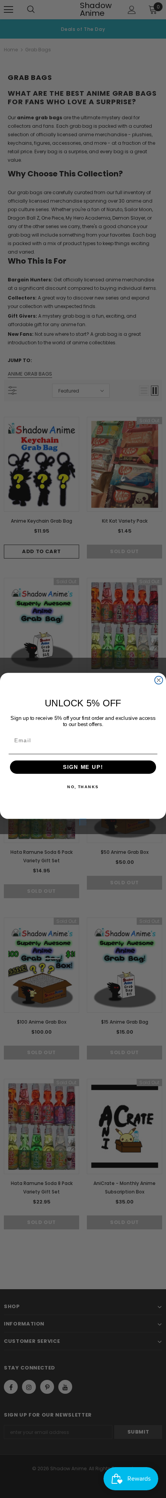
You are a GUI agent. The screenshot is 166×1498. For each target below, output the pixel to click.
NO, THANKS (83, 787)
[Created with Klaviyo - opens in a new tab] (83, 822)
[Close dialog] (159, 680)
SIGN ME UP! (83, 767)
